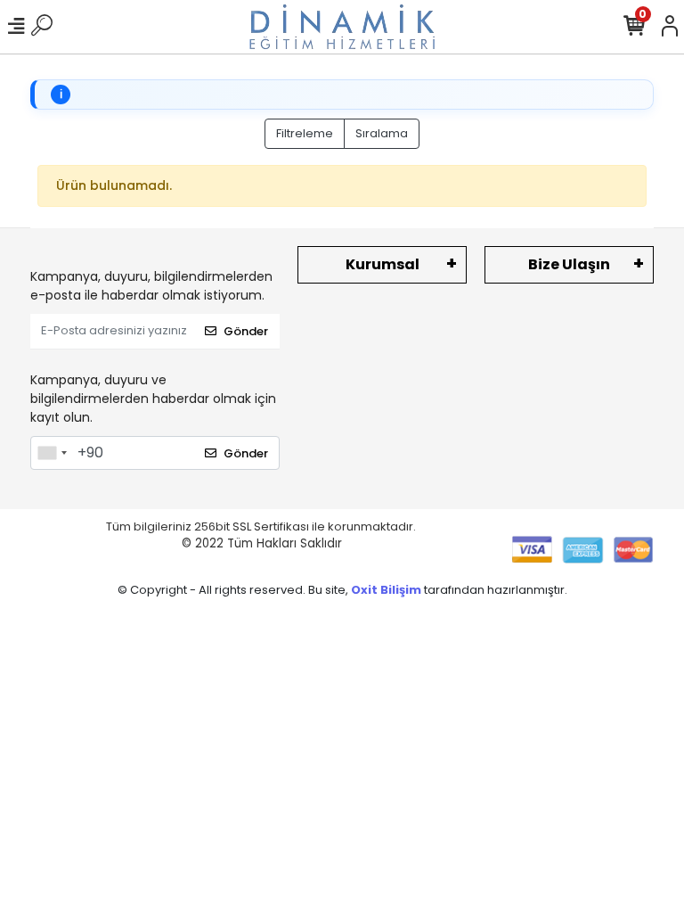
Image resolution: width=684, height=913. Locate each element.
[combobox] (51, 453)
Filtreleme (304, 133)
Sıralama (381, 133)
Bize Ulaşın (569, 264)
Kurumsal (382, 264)
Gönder (246, 331)
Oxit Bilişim (387, 589)
